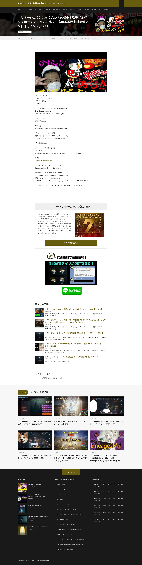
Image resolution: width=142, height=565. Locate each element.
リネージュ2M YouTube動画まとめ (39, 560)
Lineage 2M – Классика (34, 484)
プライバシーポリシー (64, 494)
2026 (95, 484)
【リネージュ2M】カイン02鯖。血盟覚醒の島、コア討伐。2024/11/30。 (34, 423)
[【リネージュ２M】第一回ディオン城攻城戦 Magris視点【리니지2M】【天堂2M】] (39, 336)
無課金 (106, 9)
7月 (114, 484)
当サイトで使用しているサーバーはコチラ (70, 514)
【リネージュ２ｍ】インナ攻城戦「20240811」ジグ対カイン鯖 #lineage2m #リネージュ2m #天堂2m (105, 458)
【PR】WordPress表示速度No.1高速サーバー (70, 544)
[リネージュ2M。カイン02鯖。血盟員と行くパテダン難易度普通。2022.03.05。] (39, 360)
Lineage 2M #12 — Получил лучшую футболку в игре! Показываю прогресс (38, 496)
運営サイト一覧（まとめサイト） (67, 509)
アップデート (39, 9)
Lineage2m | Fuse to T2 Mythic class (38, 526)
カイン (65, 9)
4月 (106, 484)
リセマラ (86, 9)
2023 (95, 505)
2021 (95, 519)
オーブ (48, 9)
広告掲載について (62, 499)
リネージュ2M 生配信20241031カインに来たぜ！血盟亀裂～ (70, 423)
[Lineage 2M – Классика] (22, 487)
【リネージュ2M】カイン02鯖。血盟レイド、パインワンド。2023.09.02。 (34, 457)
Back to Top (71, 472)
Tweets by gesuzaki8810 (43, 160)
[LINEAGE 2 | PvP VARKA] (22, 509)
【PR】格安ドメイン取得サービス (67, 549)
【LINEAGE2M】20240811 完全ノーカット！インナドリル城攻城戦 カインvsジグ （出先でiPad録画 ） (70, 458)
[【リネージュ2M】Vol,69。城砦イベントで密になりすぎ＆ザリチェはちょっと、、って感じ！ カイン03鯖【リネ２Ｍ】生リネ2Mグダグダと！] (39, 323)
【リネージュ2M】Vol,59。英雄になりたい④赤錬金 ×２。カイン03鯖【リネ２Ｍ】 (74, 309)
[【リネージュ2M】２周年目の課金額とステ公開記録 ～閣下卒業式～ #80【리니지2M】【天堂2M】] (39, 347)
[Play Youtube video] (71, 72)
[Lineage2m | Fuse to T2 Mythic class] (22, 530)
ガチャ (72, 9)
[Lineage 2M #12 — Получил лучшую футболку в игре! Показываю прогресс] (22, 498)
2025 (95, 491)
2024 (95, 498)
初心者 (94, 9)
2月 (101, 484)
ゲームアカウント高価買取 (65, 534)
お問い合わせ (61, 484)
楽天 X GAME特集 (62, 519)
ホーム (20, 9)
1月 (99, 484)
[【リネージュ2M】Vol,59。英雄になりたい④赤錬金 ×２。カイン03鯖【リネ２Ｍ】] (39, 312)
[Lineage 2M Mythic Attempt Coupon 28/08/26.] (22, 519)
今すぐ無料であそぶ (71, 243)
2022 (95, 512)
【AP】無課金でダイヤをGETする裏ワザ (69, 529)
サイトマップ (61, 489)
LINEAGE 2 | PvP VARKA (34, 505)
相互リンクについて (63, 504)
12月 (98, 493)
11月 (95, 493)
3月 (104, 484)
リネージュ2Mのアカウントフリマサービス (72, 539)
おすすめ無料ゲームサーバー (66, 524)
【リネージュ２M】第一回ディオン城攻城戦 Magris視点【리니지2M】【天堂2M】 (74, 333)
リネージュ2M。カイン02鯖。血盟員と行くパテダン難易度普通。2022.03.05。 (72, 357)
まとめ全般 (28, 9)
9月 (119, 491)
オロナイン (56, 9)
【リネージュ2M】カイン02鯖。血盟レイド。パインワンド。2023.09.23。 (106, 423)
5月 (109, 484)
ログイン (53, 378)
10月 (122, 491)
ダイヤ (79, 9)
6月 (112, 484)
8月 (117, 484)
